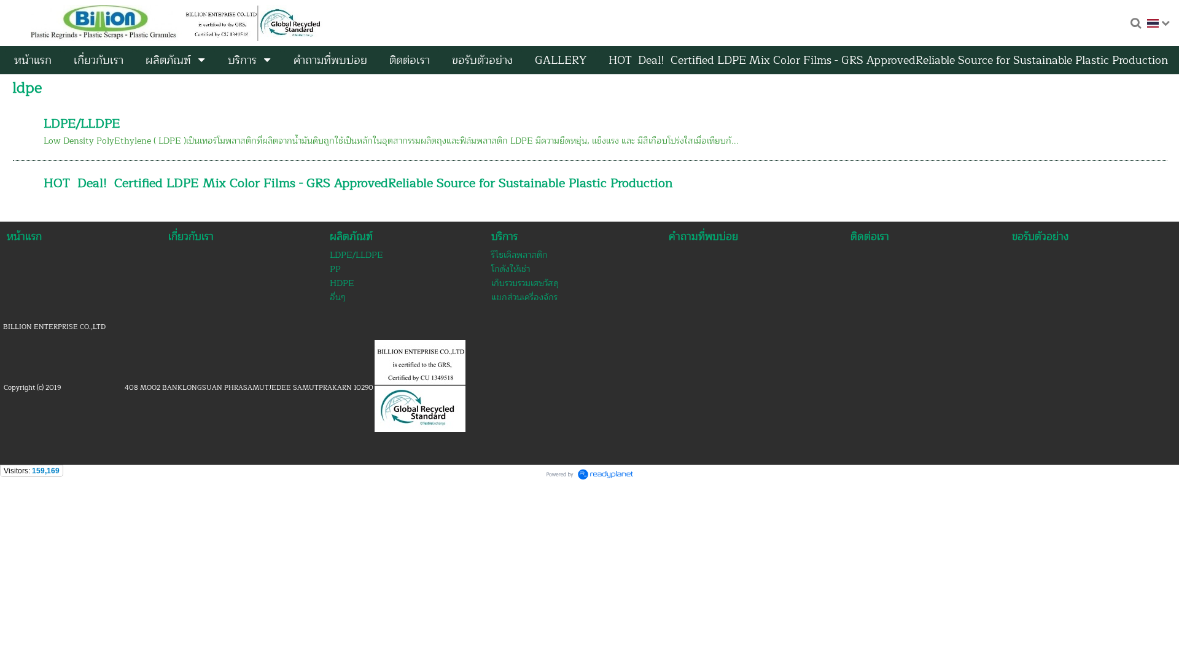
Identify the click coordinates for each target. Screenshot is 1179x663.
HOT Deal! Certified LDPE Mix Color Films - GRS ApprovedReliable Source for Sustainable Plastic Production (358, 183)
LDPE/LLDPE (82, 124)
